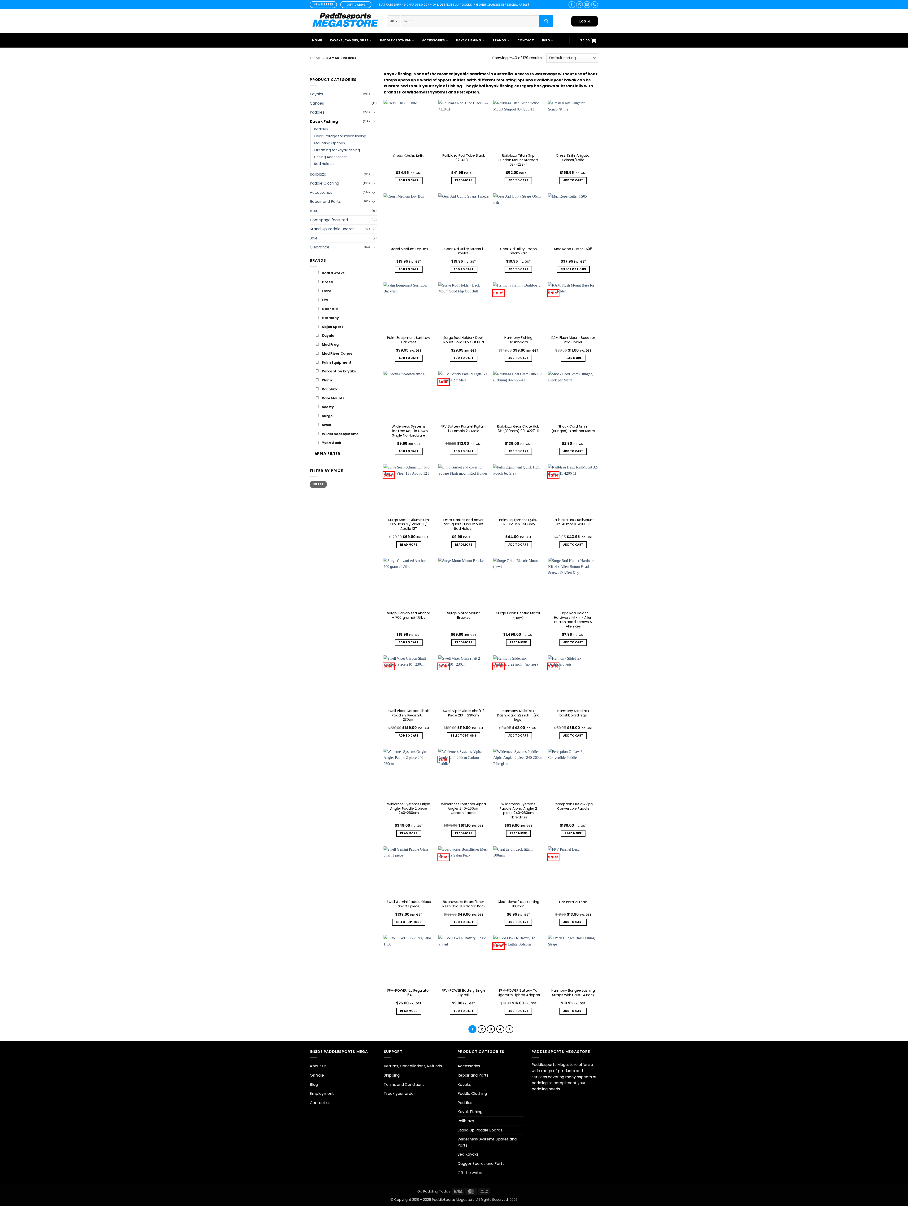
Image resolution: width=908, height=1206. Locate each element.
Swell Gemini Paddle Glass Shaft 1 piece (409, 904)
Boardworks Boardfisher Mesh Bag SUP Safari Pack (463, 904)
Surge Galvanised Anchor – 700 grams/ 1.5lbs (408, 615)
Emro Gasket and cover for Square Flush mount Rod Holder (463, 524)
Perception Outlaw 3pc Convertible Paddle (573, 806)
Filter (318, 484)
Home (317, 40)
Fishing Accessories (331, 157)
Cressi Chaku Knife (408, 156)
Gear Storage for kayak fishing (340, 136)
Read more (463, 180)
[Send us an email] (587, 4)
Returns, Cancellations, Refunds (413, 1066)
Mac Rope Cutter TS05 (573, 249)
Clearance (319, 247)
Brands (499, 40)
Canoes (317, 103)
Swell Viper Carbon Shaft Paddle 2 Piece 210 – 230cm (409, 715)
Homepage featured (329, 220)
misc (314, 210)
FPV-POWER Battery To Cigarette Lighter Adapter (518, 992)
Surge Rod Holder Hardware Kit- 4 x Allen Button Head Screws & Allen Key (573, 620)
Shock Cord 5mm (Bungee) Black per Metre (573, 428)
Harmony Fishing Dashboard (518, 340)
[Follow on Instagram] (579, 4)
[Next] (510, 1029)
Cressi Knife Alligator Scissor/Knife (573, 157)
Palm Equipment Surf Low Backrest (408, 340)
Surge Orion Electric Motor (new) (518, 615)
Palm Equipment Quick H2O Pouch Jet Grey (518, 522)
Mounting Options (329, 143)
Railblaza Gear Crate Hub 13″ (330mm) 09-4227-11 (518, 428)
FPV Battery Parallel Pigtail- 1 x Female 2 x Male (463, 428)
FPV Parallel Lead (573, 902)
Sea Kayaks (468, 1154)
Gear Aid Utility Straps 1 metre (463, 251)
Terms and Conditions (404, 1084)
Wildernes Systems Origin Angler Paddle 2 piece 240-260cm (408, 808)
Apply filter (327, 453)
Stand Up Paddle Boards (332, 229)
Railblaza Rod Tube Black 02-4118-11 (463, 157)
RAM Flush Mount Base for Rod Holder (573, 340)
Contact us (320, 1102)
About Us (318, 1066)
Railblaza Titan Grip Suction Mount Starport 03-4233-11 (518, 160)
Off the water (470, 1172)
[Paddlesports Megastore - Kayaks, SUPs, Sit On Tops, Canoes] (345, 21)
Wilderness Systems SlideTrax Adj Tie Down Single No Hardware (409, 430)
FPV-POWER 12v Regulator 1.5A (408, 992)
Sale (314, 238)
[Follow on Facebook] (571, 4)
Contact (525, 40)
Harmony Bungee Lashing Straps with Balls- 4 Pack (573, 992)
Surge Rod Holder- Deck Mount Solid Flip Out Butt (463, 340)
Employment (322, 1093)
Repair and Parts (325, 201)
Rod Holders (324, 163)
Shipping (392, 1075)
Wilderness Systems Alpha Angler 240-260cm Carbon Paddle (463, 808)
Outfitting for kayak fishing (337, 150)
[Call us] (594, 4)
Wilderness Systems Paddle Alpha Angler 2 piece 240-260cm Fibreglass (518, 811)
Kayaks (316, 94)
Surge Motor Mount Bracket (463, 615)
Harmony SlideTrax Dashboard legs (573, 713)
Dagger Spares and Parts (481, 1163)
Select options (573, 269)
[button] (588, 40)
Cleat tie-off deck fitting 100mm (518, 904)
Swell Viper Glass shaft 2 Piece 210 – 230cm (463, 713)
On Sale (317, 1075)
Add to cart (409, 180)
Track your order (399, 1093)
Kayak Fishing (468, 40)
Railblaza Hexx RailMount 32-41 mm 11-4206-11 (573, 522)
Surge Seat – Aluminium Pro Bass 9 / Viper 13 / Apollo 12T (408, 524)
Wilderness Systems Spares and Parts (487, 1142)
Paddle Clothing (395, 40)
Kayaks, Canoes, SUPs (349, 40)
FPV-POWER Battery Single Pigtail (463, 992)
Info (546, 40)
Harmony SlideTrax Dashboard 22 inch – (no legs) (518, 715)
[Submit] (546, 21)
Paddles (317, 112)
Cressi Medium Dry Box (408, 249)
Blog (314, 1084)
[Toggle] (374, 94)
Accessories (433, 40)
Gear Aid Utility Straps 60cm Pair (518, 251)
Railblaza (318, 174)
